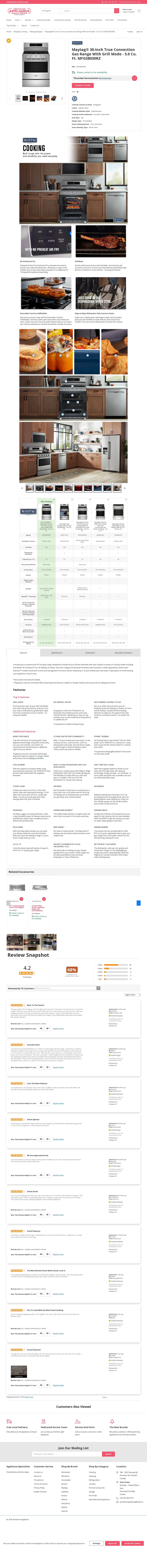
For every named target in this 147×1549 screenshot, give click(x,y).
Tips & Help (11, 25)
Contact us (38, 1472)
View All (64, 1511)
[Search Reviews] (98, 988)
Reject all (112, 1543)
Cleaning (92, 1476)
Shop (17, 20)
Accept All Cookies (133, 1543)
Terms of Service (40, 1484)
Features (23, 653)
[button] (19, 1372)
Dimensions (90, 653)
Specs (56, 653)
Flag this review (58, 1029)
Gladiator (65, 1492)
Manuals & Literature (123, 653)
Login (125, 12)
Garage (92, 1492)
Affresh (64, 1499)
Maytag (64, 1488)
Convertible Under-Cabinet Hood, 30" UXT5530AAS (38, 908)
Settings (96, 1543)
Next (105, 1397)
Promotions (38, 1480)
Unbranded (65, 1480)
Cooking (92, 1472)
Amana (64, 1495)
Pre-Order (93, 1495)
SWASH (64, 1507)
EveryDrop (65, 1503)
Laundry (92, 1484)
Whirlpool (65, 1476)
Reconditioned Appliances (99, 1499)
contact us (88, 72)
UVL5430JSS (13, 910)
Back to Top (28, 1397)
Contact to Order (82, 85)
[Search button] (116, 10)
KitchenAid (65, 1472)
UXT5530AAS (36, 914)
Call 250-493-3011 (127, 1498)
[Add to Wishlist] (134, 78)
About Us (37, 1476)
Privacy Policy (39, 1488)
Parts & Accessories (97, 1488)
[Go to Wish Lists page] (139, 10)
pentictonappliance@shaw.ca (131, 1502)
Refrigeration (94, 1480)
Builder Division (40, 1492)
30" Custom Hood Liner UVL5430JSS (16, 906)
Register (132, 12)
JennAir (64, 1484)
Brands (28, 20)
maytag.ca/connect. (36, 758)
